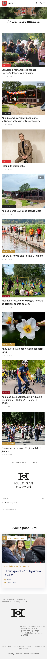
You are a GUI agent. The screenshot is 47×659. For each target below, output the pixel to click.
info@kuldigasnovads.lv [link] (33, 633)
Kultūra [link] (6, 65)
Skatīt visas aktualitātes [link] (22, 462)
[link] (17, 3)
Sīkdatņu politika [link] (15, 653)
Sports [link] (6, 296)
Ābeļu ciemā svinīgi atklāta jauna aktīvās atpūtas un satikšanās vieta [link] (21, 120)
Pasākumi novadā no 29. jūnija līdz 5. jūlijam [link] (21, 450)
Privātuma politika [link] (31, 653)
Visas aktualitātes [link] (9, 509)
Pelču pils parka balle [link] (13, 166)
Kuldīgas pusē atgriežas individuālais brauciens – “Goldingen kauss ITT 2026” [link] (22, 400)
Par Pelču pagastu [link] (9, 502)
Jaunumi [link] (6, 113)
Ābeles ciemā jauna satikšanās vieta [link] (21, 210)
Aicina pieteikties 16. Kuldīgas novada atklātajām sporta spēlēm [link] (22, 302)
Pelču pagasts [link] (9, 206)
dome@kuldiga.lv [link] (34, 631)
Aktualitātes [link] (8, 251)
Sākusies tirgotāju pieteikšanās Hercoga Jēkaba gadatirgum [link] (19, 71)
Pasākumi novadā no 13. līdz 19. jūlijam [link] (22, 255)
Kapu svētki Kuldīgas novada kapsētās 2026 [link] (23, 350)
